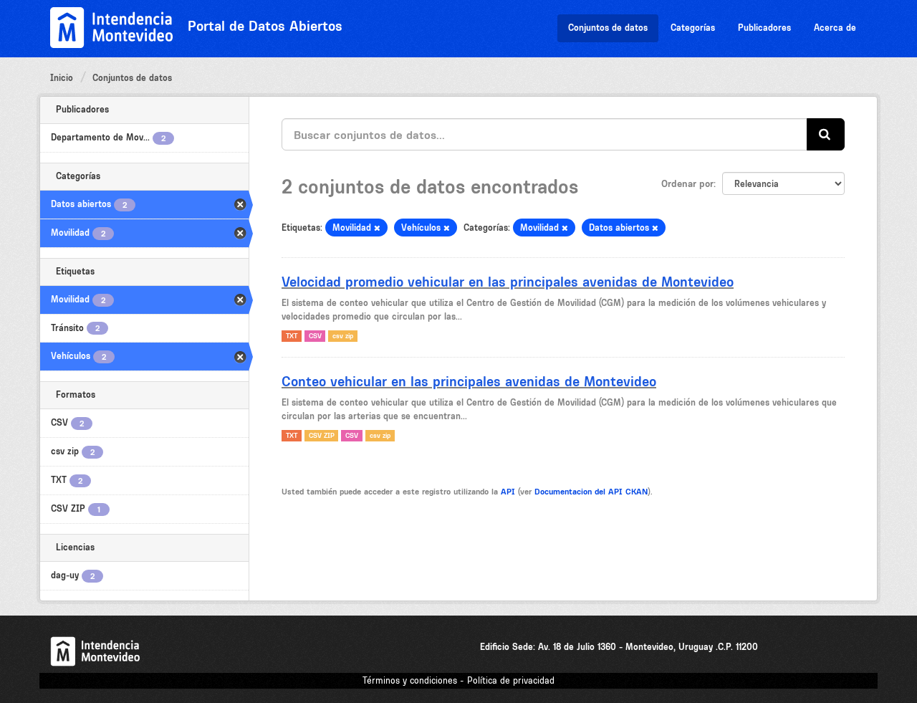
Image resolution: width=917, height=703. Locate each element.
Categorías (693, 27)
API (508, 492)
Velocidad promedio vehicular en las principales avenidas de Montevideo (508, 281)
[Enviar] (826, 134)
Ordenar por (687, 183)
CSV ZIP (322, 435)
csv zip (342, 336)
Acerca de (835, 27)
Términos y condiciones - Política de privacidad (458, 680)
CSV (315, 336)
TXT (291, 336)
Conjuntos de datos (608, 27)
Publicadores (764, 27)
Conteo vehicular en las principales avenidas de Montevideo (469, 381)
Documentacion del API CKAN (591, 492)
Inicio (61, 77)
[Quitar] (377, 228)
